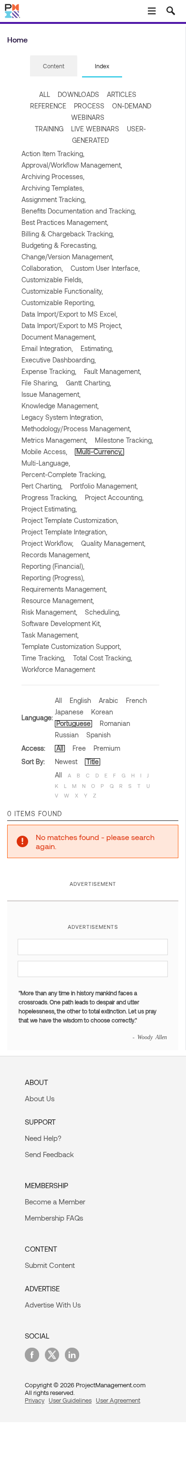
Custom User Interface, (105, 268)
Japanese (69, 712)
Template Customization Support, (71, 646)
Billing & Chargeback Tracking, (67, 234)
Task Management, (50, 635)
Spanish (98, 735)
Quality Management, (113, 543)
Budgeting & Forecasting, (59, 245)
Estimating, (97, 348)
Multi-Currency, (99, 451)
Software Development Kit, (61, 623)
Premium (106, 748)
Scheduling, (102, 612)
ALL (44, 94)
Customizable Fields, (52, 280)
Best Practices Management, (64, 222)
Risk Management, (49, 612)
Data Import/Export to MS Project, (71, 325)
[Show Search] (170, 11)
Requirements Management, (64, 589)
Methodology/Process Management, (76, 429)
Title (92, 761)
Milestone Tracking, (124, 440)
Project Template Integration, (64, 532)
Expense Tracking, (48, 371)
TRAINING (49, 129)
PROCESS (89, 106)
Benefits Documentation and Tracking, (78, 211)
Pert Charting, (41, 486)
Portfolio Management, (104, 486)
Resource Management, (57, 600)
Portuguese (73, 723)
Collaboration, (42, 268)
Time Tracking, (43, 658)
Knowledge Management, (60, 406)
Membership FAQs (54, 1217)
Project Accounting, (114, 497)
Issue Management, (51, 394)
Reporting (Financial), (52, 566)
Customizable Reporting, (58, 302)
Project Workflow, (47, 543)
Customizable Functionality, (62, 291)
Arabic (108, 700)
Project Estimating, (49, 509)
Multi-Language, (45, 463)
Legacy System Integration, (62, 417)
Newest (66, 761)
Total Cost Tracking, (102, 658)
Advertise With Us (53, 1304)
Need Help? (43, 1138)
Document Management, (58, 337)
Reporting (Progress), (52, 578)
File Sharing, (39, 383)
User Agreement (118, 1400)
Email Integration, (47, 348)
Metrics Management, (54, 440)
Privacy (34, 1400)
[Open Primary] (151, 11)
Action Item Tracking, (52, 153)
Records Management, (55, 555)
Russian (67, 735)
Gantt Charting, (88, 383)
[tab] (53, 66)
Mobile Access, (44, 451)
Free (79, 748)
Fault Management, (112, 371)
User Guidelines (70, 1400)
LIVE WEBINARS (95, 129)
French (136, 700)
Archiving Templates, (52, 188)
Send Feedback (49, 1154)
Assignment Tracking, (53, 199)
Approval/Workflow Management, (71, 165)
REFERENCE (48, 106)
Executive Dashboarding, (58, 360)
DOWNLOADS (78, 94)
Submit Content (50, 1265)
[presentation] (53, 66)
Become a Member (55, 1201)
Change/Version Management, (67, 257)
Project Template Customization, (69, 520)
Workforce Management (58, 669)
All (58, 700)
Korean (102, 712)
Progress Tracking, (49, 497)
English (80, 700)
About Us (39, 1098)
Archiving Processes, (52, 176)
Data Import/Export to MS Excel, (69, 314)
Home (17, 39)
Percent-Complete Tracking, (63, 474)
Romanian (115, 723)
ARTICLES (121, 94)
